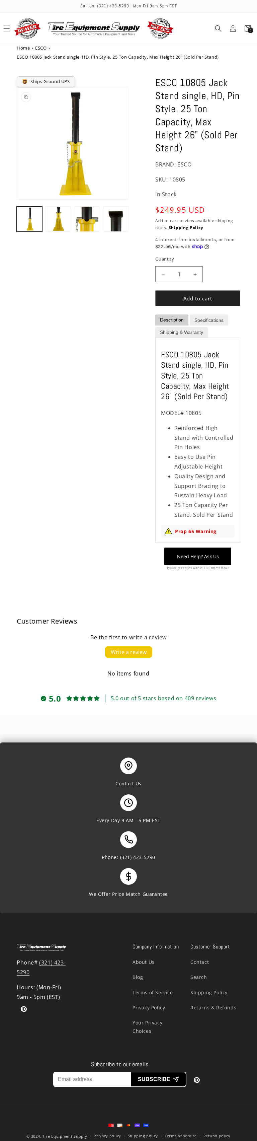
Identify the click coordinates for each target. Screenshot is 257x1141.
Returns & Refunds (213, 1007)
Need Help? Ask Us (198, 556)
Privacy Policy (149, 1007)
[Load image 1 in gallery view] (29, 219)
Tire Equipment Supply (64, 1136)
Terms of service (181, 1135)
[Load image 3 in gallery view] (87, 219)
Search (198, 977)
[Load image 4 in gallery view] (115, 219)
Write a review (129, 652)
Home (23, 48)
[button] (218, 28)
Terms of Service (153, 992)
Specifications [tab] (209, 320)
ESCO (41, 48)
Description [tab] (172, 320)
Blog (138, 977)
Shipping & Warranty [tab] (181, 332)
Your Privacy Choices (147, 1026)
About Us (144, 962)
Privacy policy (107, 1135)
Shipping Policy (186, 227)
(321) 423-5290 (137, 857)
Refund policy (217, 1135)
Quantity (164, 259)
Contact (199, 962)
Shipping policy (143, 1135)
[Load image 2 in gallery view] (58, 219)
